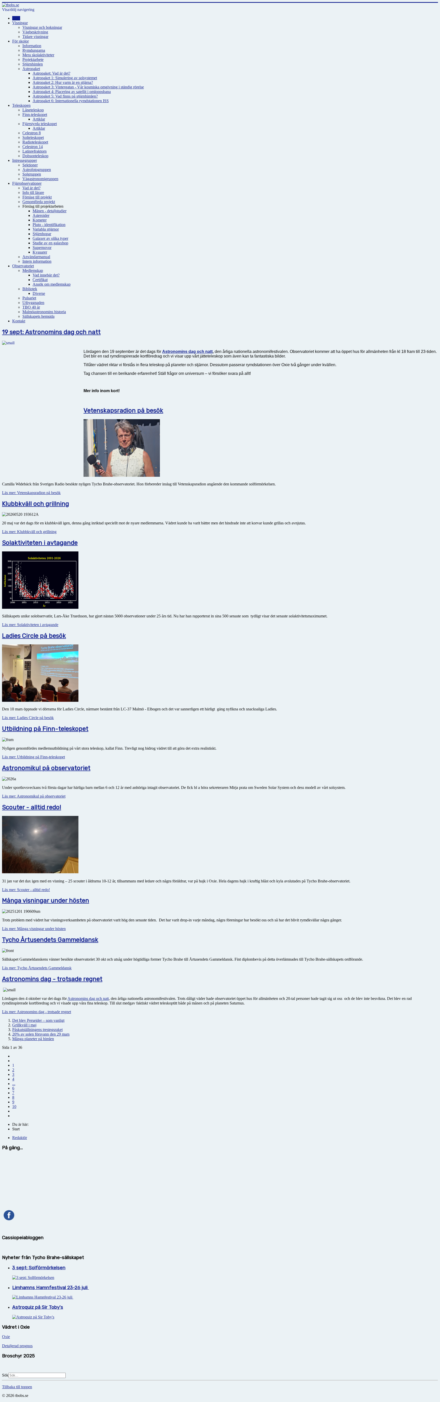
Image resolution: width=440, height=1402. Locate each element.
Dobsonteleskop (35, 156)
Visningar (20, 23)
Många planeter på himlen (33, 1039)
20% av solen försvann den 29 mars (41, 1034)
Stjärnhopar (42, 234)
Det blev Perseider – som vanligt (38, 1020)
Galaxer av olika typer (50, 238)
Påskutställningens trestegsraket (37, 1029)
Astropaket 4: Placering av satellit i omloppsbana (72, 91)
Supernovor (42, 247)
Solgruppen (31, 174)
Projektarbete (33, 59)
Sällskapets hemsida (38, 316)
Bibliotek (29, 289)
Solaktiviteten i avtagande (40, 542)
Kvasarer (40, 252)
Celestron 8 (31, 133)
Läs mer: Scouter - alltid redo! (26, 890)
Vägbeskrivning (35, 32)
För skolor (20, 41)
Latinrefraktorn (34, 151)
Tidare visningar (35, 36)
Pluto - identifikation (49, 224)
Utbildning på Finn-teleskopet (45, 728)
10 (14, 1106)
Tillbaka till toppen (17, 1387)
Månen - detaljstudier (49, 211)
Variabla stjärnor (46, 229)
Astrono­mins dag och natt (187, 351)
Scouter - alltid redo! (31, 807)
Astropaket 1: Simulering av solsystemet (65, 78)
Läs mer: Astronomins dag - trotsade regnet (36, 1012)
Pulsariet (29, 298)
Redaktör (19, 1137)
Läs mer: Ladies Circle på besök (28, 718)
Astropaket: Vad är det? (51, 73)
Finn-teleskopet (34, 114)
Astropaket (31, 69)
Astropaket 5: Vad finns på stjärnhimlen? (65, 96)
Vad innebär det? (46, 275)
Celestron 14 (32, 146)
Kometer (40, 220)
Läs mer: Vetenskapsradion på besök (31, 493)
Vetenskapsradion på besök (123, 410)
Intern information (36, 261)
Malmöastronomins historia (44, 312)
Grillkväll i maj (24, 1025)
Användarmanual (36, 257)
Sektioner (30, 165)
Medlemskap (32, 270)
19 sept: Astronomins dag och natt (51, 332)
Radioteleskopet (35, 142)
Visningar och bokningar (42, 27)
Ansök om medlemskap (52, 284)
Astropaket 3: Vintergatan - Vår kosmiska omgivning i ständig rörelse (88, 87)
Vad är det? (31, 188)
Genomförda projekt (38, 202)
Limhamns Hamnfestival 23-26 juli (50, 1287)
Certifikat (40, 279)
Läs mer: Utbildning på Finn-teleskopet (33, 757)
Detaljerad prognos (17, 1346)
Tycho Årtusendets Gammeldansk (50, 939)
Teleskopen (21, 105)
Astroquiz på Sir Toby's (37, 1307)
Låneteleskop (33, 110)
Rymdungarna (33, 50)
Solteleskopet (33, 137)
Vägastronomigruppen (40, 179)
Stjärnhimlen (32, 64)
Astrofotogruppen (36, 169)
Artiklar (39, 119)
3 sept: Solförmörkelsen (38, 1268)
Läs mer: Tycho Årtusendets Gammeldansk (37, 968)
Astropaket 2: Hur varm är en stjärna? (63, 82)
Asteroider (41, 215)
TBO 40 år (31, 307)
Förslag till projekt (37, 197)
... (13, 1083)
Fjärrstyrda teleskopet (39, 124)
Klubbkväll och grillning (35, 503)
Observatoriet (23, 266)
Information (31, 46)
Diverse (39, 293)
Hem (16, 18)
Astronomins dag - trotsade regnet (52, 979)
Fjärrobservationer (27, 183)
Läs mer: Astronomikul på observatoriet (33, 796)
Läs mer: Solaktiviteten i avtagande (30, 625)
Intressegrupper (24, 160)
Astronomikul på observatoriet (46, 768)
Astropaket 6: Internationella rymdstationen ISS (71, 101)
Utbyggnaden (33, 302)
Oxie (6, 1336)
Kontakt (18, 321)
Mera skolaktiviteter (38, 55)
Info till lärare (33, 192)
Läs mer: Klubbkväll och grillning (29, 532)
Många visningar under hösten (45, 900)
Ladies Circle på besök (34, 635)
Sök (5, 1375)
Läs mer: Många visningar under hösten (34, 929)
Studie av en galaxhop (50, 243)
